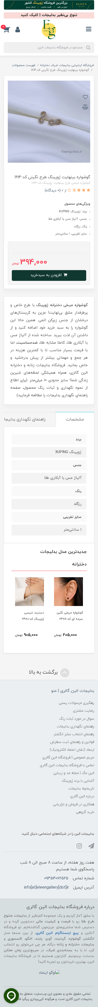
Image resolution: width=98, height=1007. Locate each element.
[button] (9, 29)
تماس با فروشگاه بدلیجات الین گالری (67, 765)
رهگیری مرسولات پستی (76, 703)
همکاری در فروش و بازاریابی (73, 804)
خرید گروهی (85, 812)
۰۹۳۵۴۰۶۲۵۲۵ (56, 878)
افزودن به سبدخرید (46, 275)
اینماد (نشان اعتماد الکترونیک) (72, 749)
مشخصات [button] (75, 420)
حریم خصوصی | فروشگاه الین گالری (68, 757)
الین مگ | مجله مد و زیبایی (73, 773)
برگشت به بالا (44, 672)
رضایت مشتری (83, 710)
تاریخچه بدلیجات (81, 788)
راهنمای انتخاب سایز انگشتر (74, 734)
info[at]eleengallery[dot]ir (46, 887)
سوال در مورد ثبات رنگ (76, 718)
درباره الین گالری (82, 796)
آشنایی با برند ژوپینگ (78, 780)
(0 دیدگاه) (53, 190)
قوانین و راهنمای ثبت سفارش (72, 742)
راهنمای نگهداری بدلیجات (75, 726)
